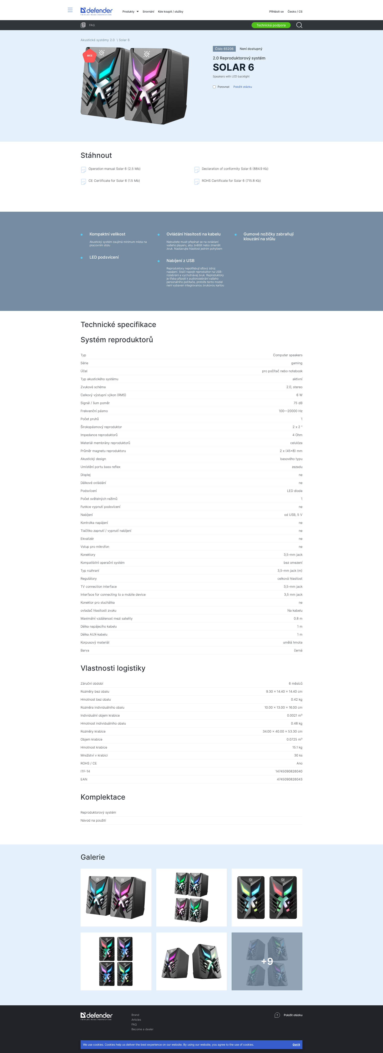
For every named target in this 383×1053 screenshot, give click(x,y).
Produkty (128, 11)
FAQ (134, 1024)
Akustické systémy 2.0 (98, 40)
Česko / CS (295, 11)
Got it (296, 1044)
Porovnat (223, 86)
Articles (136, 1019)
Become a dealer (142, 1029)
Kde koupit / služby (170, 11)
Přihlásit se (276, 11)
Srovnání (148, 11)
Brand (135, 1014)
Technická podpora (271, 25)
